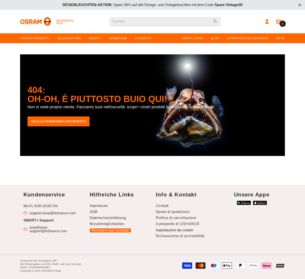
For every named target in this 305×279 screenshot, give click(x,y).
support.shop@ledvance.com (52, 213)
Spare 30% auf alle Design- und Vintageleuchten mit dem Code (152, 5)
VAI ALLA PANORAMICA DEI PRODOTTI (58, 121)
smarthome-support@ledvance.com (48, 229)
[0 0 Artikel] (279, 22)
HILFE (280, 38)
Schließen (300, 5)
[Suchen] (165, 21)
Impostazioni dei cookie (174, 230)
